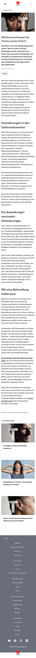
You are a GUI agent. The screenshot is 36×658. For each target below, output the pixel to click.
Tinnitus (4, 73)
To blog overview (7, 10)
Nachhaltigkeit (17, 618)
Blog (17, 587)
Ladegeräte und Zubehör (17, 547)
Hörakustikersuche (17, 579)
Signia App (17, 551)
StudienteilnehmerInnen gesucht (17, 573)
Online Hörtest (17, 561)
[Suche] (31, 4)
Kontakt (17, 591)
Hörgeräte (17, 543)
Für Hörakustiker (17, 622)
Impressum (17, 608)
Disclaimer (17, 612)
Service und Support (17, 583)
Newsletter (17, 630)
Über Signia (17, 555)
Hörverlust (17, 565)
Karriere (17, 634)
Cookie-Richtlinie (17, 600)
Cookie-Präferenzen (17, 604)
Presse (17, 626)
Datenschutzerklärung (17, 596)
